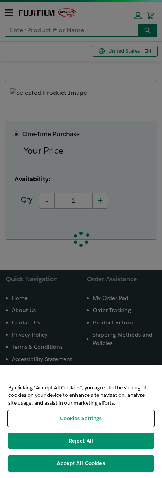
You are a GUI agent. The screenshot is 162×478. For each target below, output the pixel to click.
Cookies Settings (81, 418)
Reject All (81, 440)
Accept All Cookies (81, 463)
